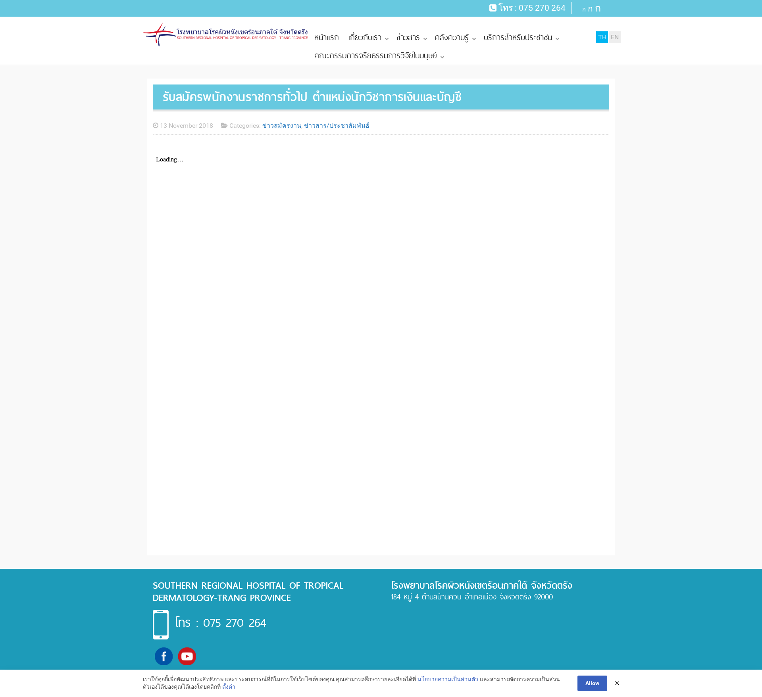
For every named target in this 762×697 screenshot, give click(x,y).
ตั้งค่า (228, 687)
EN (615, 37)
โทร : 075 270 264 (220, 622)
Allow (592, 683)
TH (602, 37)
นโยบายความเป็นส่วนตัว (448, 679)
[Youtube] (187, 656)
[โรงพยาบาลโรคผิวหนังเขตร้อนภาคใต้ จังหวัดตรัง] (226, 35)
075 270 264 (542, 8)
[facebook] (164, 656)
